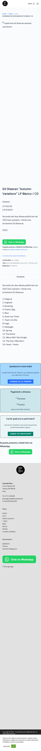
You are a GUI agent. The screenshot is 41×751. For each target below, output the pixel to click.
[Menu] (38, 4)
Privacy (5, 546)
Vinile (16, 260)
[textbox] (20, 218)
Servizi (4, 526)
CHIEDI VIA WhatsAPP (20, 434)
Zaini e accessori (8, 518)
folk (21, 263)
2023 (8, 263)
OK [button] (14, 746)
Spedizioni (6, 544)
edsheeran (15, 263)
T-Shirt (4, 521)
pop (25, 263)
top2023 (31, 263)
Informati (6, 746)
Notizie (5, 529)
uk (36, 263)
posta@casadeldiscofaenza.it (18, 249)
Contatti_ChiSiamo (9, 532)
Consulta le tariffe (20, 381)
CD (13, 260)
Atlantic (6, 201)
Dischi (4, 513)
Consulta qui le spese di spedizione (14, 256)
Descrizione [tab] (20, 277)
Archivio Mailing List (9, 549)
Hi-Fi (4, 516)
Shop (4, 524)
